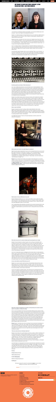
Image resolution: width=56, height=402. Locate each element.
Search (17, 367)
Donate (52, 1)
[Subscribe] (54, 380)
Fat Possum (17, 162)
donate (33, 363)
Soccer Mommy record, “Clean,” (17, 163)
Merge (14, 162)
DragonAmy (18, 356)
